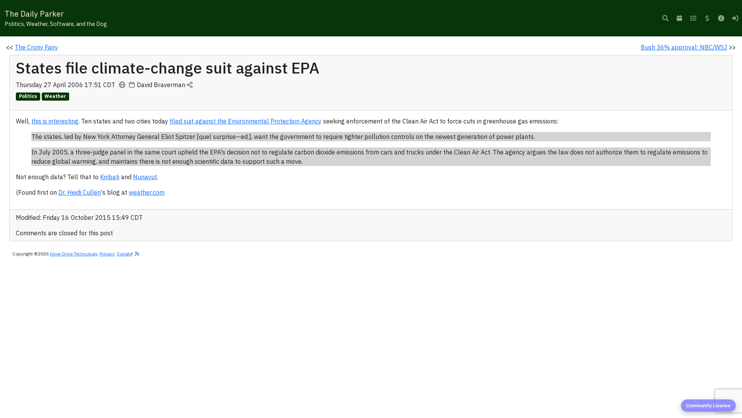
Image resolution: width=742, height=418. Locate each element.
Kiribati (109, 177)
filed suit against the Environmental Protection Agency (246, 121)
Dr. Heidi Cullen (79, 192)
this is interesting (54, 121)
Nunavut (145, 177)
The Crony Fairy (36, 47)
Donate (124, 254)
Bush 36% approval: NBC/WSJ (684, 47)
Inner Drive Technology (73, 254)
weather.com (147, 192)
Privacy (107, 254)
